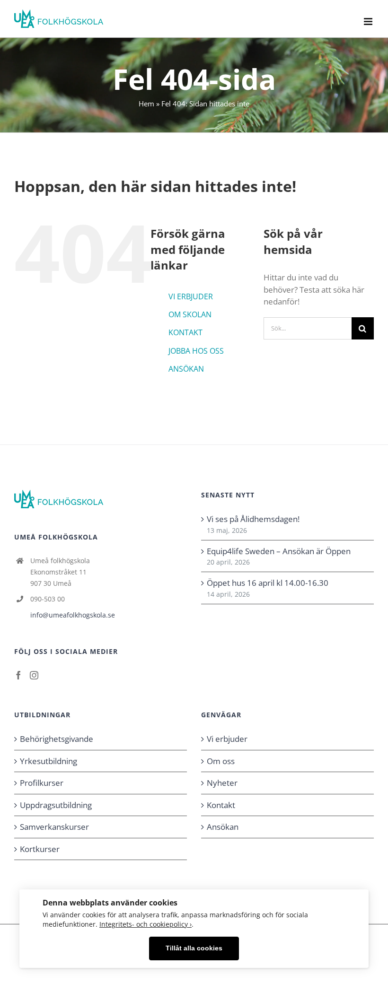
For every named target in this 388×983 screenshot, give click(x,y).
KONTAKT (185, 332)
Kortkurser (40, 849)
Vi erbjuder (227, 738)
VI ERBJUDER (190, 296)
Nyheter (222, 782)
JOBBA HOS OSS (196, 351)
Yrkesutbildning (48, 761)
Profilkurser (41, 782)
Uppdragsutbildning (56, 805)
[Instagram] (34, 675)
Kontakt (221, 805)
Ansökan (222, 826)
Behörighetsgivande (56, 738)
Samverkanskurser (54, 826)
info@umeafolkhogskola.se (72, 614)
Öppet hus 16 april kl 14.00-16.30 (267, 582)
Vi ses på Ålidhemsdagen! (253, 518)
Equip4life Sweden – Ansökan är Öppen (279, 551)
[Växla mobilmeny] (369, 21)
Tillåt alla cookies (194, 948)
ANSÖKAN (186, 369)
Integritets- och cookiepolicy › (145, 924)
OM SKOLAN (190, 314)
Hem (146, 103)
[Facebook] (18, 675)
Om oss (221, 761)
